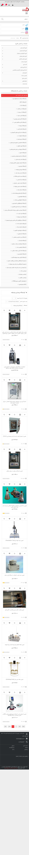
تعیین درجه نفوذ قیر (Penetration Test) (14, 540)
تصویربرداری (25, 73)
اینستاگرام (23, 32)
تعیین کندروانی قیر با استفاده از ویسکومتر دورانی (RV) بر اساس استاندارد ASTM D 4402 (14, 715)
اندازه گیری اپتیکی (23, 67)
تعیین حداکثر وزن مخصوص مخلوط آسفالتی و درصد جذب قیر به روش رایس (14, 506)
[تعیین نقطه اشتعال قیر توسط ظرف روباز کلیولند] (24, 623)
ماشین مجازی (24, 78)
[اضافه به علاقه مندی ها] (9, 310)
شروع (23, 726)
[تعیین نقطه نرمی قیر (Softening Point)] (24, 658)
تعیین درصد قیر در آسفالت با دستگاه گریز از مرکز (14, 575)
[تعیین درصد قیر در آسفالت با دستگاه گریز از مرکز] (24, 553)
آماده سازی (25, 64)
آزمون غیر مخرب (24, 62)
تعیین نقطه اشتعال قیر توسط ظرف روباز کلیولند (14, 645)
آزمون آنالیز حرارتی (23, 48)
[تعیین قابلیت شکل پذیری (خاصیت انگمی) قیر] (24, 588)
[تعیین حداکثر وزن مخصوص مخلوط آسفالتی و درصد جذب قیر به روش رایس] (24, 484)
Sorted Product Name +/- (13, 301)
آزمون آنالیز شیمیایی (23, 51)
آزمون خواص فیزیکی (23, 56)
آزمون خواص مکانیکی (23, 59)
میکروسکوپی (24, 81)
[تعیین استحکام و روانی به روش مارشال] (24, 449)
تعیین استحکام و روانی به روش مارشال (15, 471)
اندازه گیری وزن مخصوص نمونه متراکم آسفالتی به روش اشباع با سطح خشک (14, 402)
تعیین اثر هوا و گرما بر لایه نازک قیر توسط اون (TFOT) (14, 436)
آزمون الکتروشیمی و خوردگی (22, 53)
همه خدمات (25, 84)
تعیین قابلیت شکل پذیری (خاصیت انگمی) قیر (14, 610)
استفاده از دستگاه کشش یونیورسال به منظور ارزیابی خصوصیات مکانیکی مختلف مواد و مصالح (14, 367)
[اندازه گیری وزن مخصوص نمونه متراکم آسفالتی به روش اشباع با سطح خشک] (24, 380)
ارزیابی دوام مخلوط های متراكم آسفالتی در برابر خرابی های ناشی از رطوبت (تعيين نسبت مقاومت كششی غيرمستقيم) (14, 333)
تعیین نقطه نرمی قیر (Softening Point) (14, 679)
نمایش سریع (4, 310)
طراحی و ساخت (24, 75)
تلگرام (23, 25)
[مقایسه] (14, 310)
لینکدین (23, 28)
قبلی (19, 726)
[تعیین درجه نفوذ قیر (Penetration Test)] (24, 519)
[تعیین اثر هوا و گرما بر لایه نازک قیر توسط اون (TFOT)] (24, 414)
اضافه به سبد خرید (19, 310)
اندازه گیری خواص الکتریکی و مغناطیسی (20, 70)
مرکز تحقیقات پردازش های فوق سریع (11, 768)
